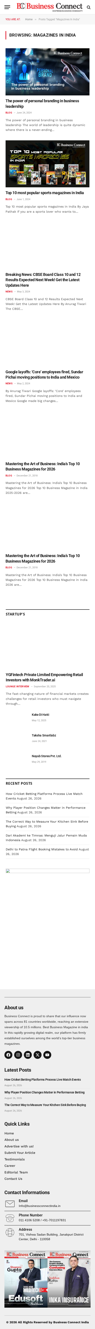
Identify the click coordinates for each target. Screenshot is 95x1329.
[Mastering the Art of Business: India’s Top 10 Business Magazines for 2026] (47, 434)
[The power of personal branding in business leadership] (47, 71)
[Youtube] (47, 1055)
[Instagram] (18, 1055)
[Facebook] (8, 1055)
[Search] (88, 7)
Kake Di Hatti (40, 714)
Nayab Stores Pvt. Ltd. (46, 756)
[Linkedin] (28, 1055)
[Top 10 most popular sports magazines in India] (47, 164)
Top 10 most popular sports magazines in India (45, 192)
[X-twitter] (38, 1055)
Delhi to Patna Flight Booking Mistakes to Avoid (42, 849)
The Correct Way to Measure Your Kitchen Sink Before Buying (45, 1105)
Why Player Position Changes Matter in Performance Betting (44, 1092)
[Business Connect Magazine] (50, 7)
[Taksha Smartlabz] (17, 740)
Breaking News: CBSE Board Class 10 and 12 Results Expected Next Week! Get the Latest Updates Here (43, 280)
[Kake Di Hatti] (17, 719)
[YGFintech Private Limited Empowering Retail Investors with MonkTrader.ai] (47, 645)
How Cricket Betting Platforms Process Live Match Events (42, 1079)
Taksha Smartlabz (44, 735)
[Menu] (7, 7)
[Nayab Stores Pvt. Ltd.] (17, 761)
